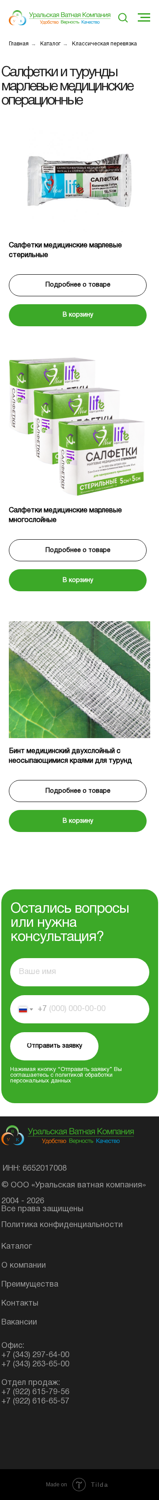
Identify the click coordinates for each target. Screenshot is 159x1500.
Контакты (19, 1303)
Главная (19, 43)
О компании (23, 1265)
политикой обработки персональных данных (61, 1078)
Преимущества (29, 1284)
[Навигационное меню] (144, 17)
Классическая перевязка (104, 43)
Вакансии (19, 1322)
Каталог (50, 43)
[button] (122, 17)
